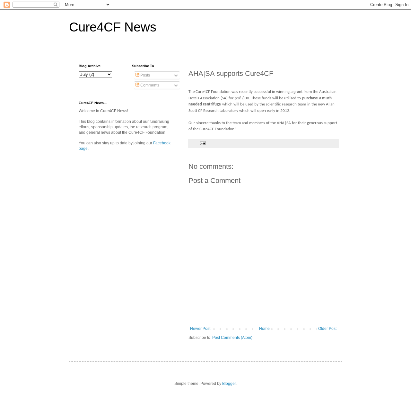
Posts (144, 75)
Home (264, 328)
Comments (149, 85)
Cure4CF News (112, 27)
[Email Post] (202, 143)
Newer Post (200, 328)
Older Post (327, 328)
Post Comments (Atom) (232, 337)
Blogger (229, 383)
